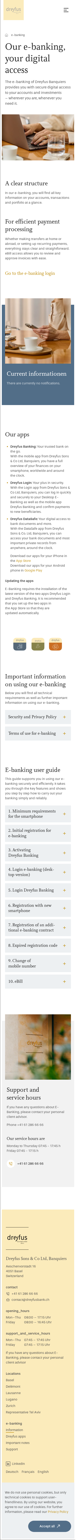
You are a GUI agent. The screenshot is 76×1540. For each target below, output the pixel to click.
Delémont (13, 1394)
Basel (10, 1388)
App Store (23, 561)
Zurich (10, 1414)
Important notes (18, 1451)
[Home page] (13, 10)
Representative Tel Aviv (23, 1420)
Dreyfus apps (16, 1444)
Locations (13, 1381)
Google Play (33, 570)
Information (14, 1438)
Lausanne (13, 1401)
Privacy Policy (15, 1512)
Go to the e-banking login (30, 273)
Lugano (11, 1407)
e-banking (14, 1431)
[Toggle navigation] (66, 10)
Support (12, 1457)
